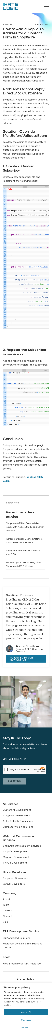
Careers (7, 910)
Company (9, 893)
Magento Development (16, 857)
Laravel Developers (14, 883)
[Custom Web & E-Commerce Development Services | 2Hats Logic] (10, 6)
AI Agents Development (16, 815)
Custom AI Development (17, 809)
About (6, 899)
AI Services (10, 804)
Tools (6, 957)
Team (6, 904)
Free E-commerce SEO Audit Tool (22, 963)
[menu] (46, 7)
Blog (5, 921)
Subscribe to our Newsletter (21, 659)
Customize (26, 1020)
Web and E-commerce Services (18, 838)
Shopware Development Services (22, 845)
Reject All (26, 1028)
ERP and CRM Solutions (16, 938)
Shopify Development (15, 851)
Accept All (26, 1012)
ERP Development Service (21, 931)
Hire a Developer (14, 872)
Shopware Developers (15, 878)
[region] (26, 1008)
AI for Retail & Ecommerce (18, 821)
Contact (7, 916)
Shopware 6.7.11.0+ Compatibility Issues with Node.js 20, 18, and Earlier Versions (25, 527)
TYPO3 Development (15, 862)
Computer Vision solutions (18, 826)
